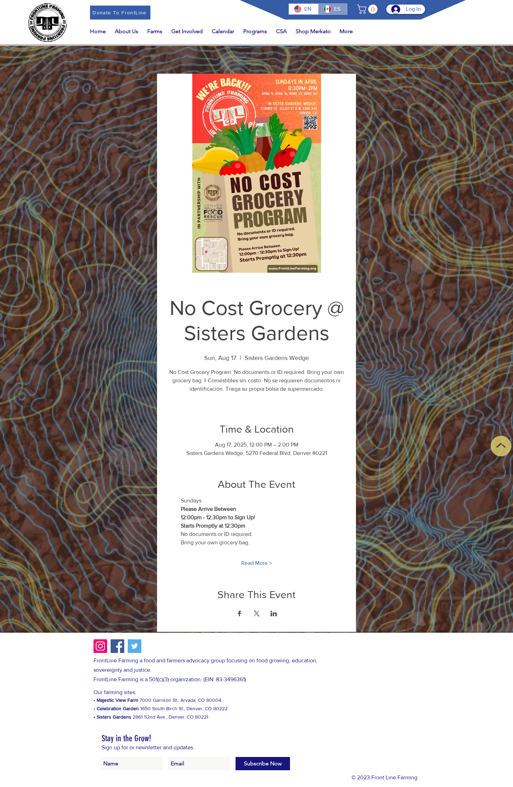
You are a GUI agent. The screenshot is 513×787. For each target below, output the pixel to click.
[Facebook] (117, 646)
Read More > (256, 563)
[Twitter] (134, 646)
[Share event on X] (256, 613)
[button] (368, 9)
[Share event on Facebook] (239, 613)
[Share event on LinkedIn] (273, 613)
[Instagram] (100, 646)
